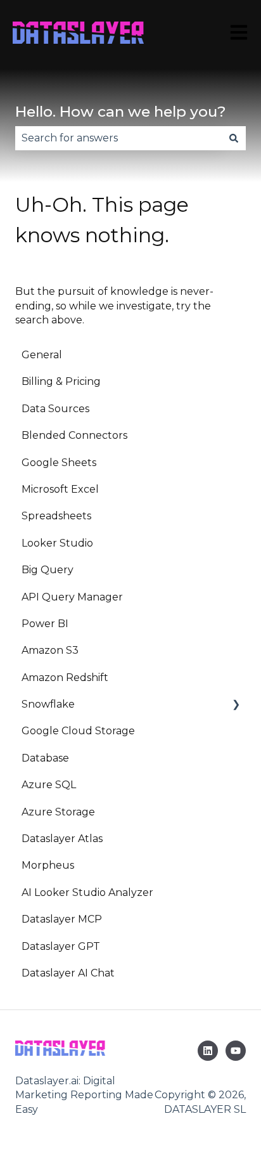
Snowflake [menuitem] (48, 704)
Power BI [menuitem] (45, 624)
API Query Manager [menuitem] (72, 597)
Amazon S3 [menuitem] (50, 650)
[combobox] (118, 138)
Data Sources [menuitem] (55, 409)
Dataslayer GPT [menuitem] (61, 946)
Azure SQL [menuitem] (49, 785)
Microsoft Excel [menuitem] (60, 489)
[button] (236, 705)
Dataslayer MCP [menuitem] (62, 919)
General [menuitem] (42, 355)
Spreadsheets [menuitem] (56, 516)
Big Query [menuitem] (47, 570)
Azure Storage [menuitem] (58, 812)
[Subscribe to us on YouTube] (236, 1051)
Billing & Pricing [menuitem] (61, 381)
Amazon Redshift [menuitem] (65, 677)
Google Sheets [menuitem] (59, 463)
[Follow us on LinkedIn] (208, 1051)
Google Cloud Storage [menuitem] (78, 731)
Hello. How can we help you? (120, 111)
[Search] (234, 138)
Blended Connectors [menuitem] (74, 435)
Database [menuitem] (45, 758)
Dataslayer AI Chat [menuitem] (68, 973)
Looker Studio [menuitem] (57, 543)
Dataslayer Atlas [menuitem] (62, 839)
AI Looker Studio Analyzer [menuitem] (87, 892)
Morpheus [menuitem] (48, 865)
